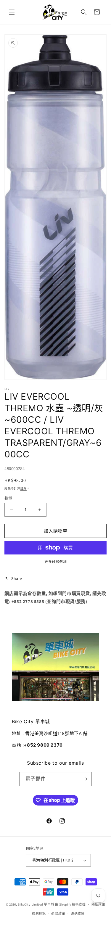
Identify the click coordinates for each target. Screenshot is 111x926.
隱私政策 (98, 904)
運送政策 (78, 913)
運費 (23, 488)
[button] (11, 12)
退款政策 (58, 913)
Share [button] (16, 578)
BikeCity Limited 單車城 (36, 904)
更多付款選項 (55, 562)
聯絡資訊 (39, 913)
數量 (8, 498)
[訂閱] (84, 779)
